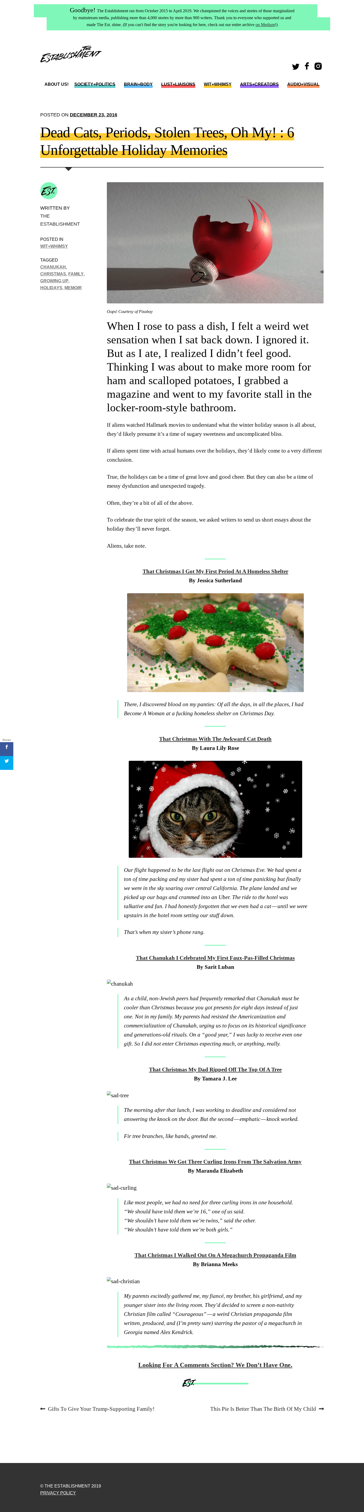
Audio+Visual (303, 84)
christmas (53, 273)
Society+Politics (94, 84)
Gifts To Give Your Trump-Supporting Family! (101, 1409)
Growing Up (54, 280)
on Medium (265, 24)
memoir (73, 287)
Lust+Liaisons (178, 84)
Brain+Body (138, 84)
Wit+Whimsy (218, 84)
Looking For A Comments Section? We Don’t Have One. (215, 1364)
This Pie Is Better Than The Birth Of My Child (263, 1409)
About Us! (56, 84)
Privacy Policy (58, 1493)
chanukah (53, 267)
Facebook (307, 68)
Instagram (319, 68)
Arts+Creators (259, 84)
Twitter (296, 68)
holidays (51, 287)
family (76, 273)
